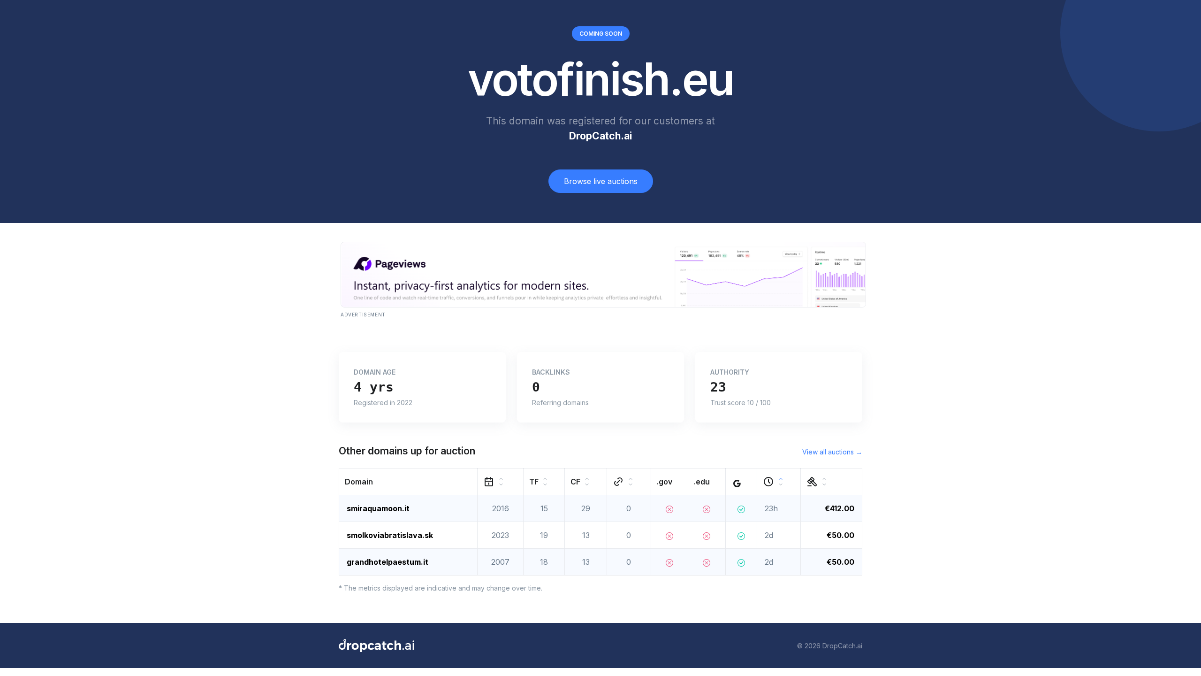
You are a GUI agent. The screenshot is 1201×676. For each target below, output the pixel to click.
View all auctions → (832, 452)
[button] (408, 482)
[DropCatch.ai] (376, 645)
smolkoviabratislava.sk (390, 535)
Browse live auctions (601, 181)
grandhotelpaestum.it (387, 562)
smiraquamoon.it (378, 508)
